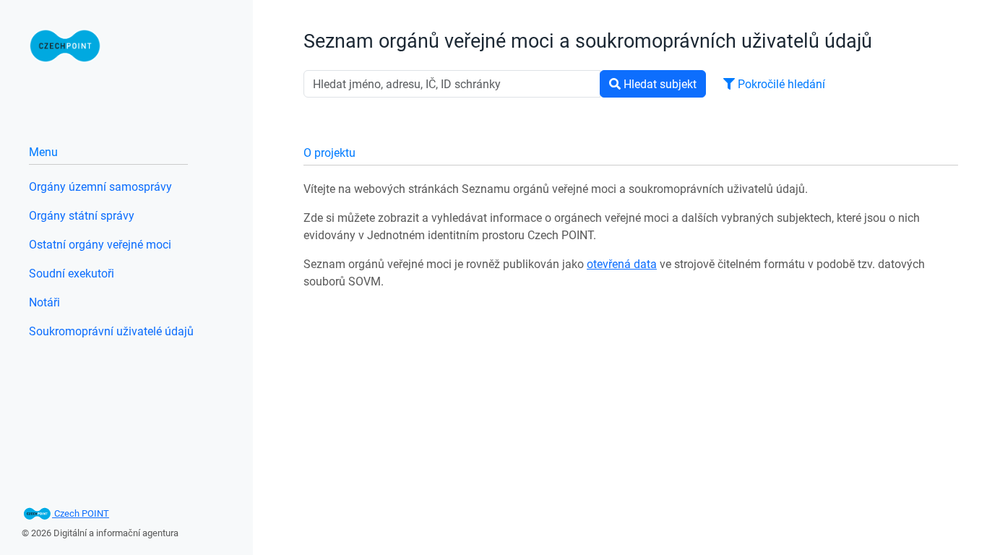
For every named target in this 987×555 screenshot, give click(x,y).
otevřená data (622, 264)
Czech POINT (80, 513)
